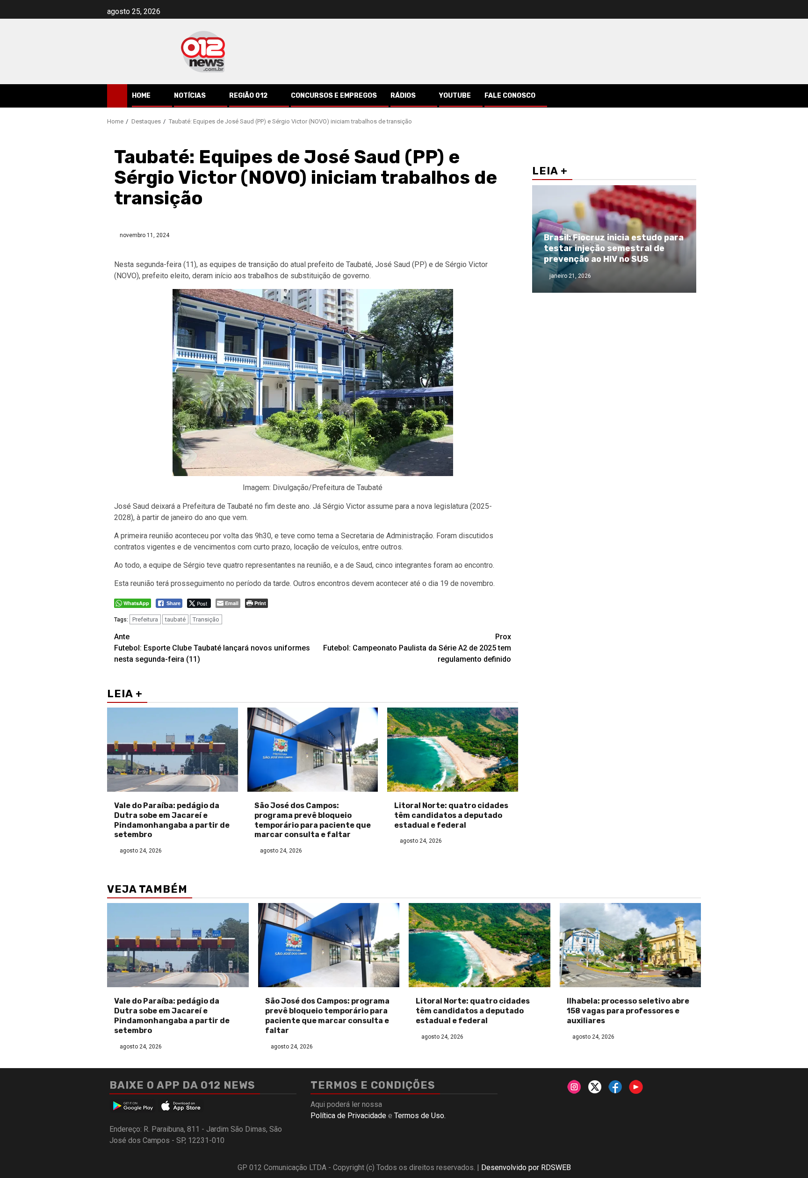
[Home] (117, 95)
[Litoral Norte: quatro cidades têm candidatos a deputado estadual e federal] (452, 750)
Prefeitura (145, 619)
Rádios (403, 96)
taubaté (175, 619)
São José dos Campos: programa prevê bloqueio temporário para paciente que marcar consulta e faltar (312, 820)
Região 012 (248, 96)
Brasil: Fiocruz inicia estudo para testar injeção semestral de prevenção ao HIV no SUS (614, 248)
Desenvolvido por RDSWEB (526, 1167)
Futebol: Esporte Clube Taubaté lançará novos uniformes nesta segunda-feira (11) (212, 648)
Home (141, 96)
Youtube (455, 96)
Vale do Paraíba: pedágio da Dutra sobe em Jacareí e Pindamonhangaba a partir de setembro (172, 820)
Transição (206, 619)
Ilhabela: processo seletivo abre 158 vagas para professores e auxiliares (628, 1011)
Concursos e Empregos (334, 96)
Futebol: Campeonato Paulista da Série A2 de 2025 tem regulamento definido (417, 648)
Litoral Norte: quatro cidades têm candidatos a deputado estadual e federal (451, 815)
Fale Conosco (509, 96)
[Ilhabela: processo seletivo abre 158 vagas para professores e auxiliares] (630, 945)
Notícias (190, 96)
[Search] (694, 96)
